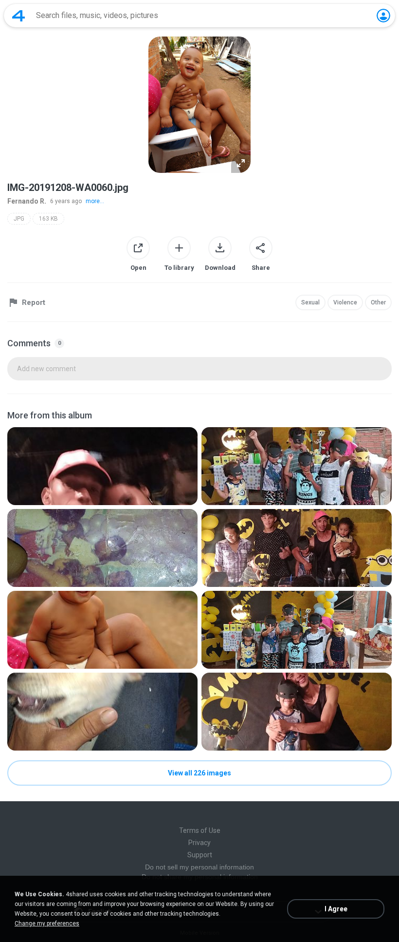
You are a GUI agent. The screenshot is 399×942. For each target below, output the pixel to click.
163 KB (48, 218)
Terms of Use (199, 830)
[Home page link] (18, 15)
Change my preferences (47, 923)
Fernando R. (26, 201)
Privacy (199, 843)
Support (199, 855)
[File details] (102, 466)
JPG (19, 218)
